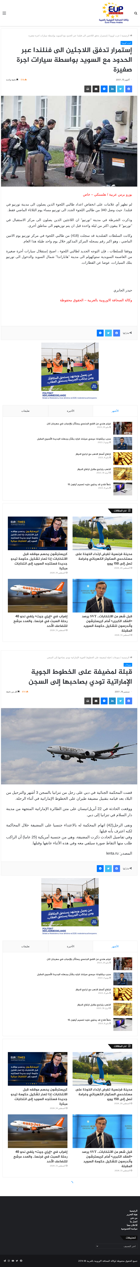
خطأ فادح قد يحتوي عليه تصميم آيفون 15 (89, 485)
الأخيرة (70, 410)
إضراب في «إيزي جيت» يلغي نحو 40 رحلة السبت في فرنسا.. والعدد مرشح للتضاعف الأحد (40, 621)
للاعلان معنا (132, 1225)
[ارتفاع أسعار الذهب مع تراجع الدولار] (122, 458)
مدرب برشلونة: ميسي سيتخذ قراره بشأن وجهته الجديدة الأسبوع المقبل (74, 439)
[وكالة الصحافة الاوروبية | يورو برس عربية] (112, 13)
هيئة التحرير (132, 1214)
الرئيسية (126, 35)
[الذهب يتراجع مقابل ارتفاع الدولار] (122, 473)
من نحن (133, 1217)
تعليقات (25, 410)
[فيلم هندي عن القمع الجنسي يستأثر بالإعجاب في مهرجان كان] (122, 428)
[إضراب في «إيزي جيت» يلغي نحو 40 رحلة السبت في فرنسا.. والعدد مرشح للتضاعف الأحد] (37, 596)
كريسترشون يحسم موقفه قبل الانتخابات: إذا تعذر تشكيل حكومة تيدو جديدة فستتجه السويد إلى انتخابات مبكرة (39, 561)
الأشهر (115, 410)
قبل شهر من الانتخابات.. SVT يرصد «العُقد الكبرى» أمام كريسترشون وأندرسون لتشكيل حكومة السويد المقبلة (107, 624)
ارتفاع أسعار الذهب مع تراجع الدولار (93, 454)
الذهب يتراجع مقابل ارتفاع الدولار (94, 469)
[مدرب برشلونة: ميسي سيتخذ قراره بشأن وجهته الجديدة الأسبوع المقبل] (122, 443)
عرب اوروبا (114, 35)
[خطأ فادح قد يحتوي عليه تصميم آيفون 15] (122, 489)
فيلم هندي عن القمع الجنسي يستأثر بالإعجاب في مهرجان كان (79, 424)
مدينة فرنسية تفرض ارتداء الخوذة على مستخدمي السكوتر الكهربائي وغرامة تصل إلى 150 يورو (103, 559)
